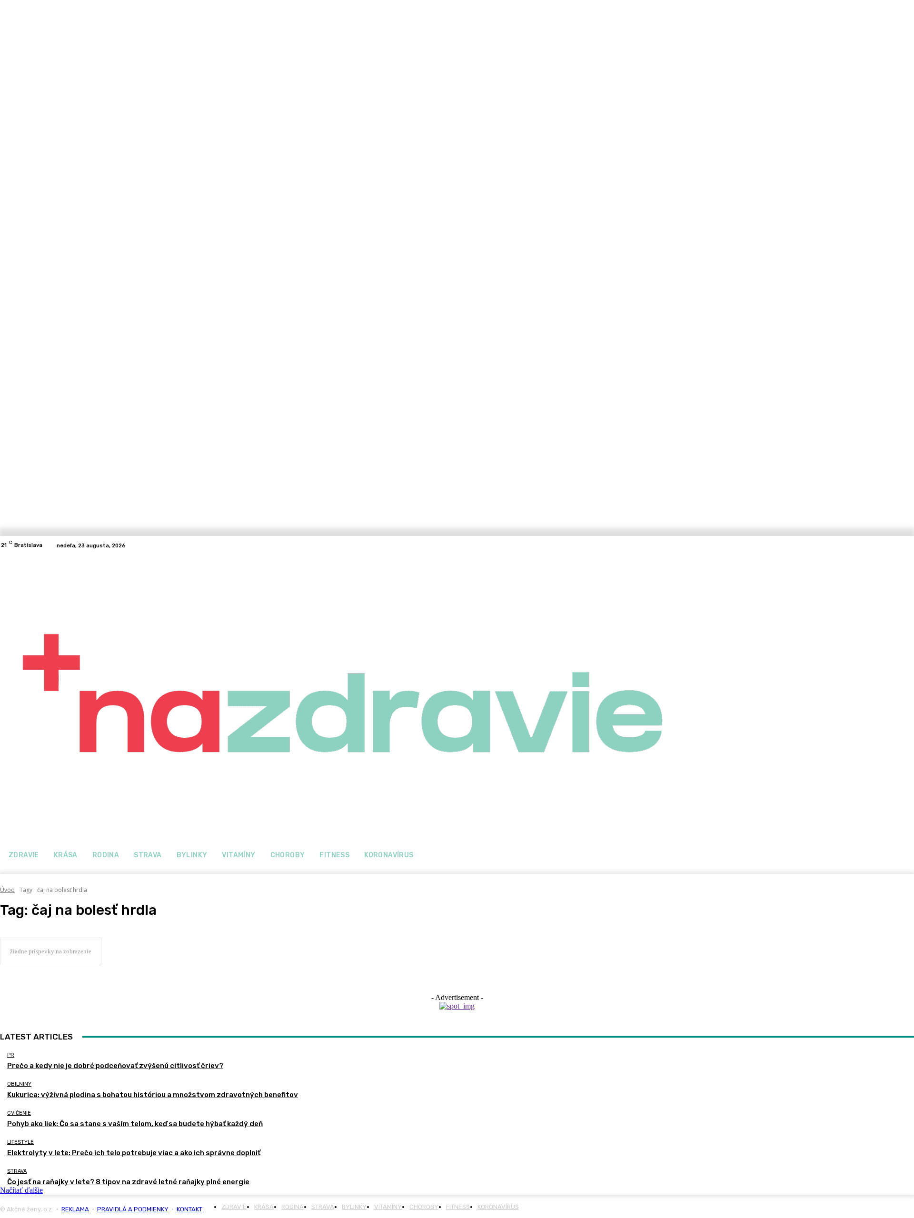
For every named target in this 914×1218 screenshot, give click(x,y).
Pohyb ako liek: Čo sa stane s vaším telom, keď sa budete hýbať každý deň (135, 1123)
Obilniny (19, 1084)
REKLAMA (75, 1209)
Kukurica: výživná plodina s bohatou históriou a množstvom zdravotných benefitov (152, 1094)
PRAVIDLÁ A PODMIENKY (133, 1209)
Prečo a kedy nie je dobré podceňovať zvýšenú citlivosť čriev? (115, 1065)
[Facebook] (897, 545)
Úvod (7, 890)
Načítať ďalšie (21, 1190)
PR (10, 1055)
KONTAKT (189, 1209)
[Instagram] (908, 545)
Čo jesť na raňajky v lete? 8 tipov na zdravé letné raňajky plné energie (128, 1182)
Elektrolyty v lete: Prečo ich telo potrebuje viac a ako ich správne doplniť (133, 1153)
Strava (17, 1171)
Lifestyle (20, 1142)
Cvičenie (19, 1113)
